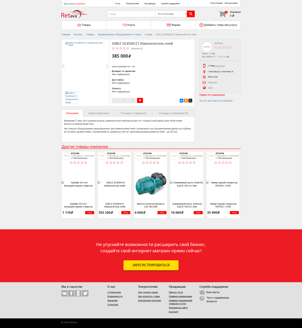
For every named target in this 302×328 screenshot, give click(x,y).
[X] (190, 100)
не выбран (80, 3)
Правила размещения (180, 296)
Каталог (78, 34)
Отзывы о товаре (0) (133, 113)
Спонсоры (112, 304)
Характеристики (99, 113)
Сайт (210, 87)
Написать (212, 82)
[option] (71, 97)
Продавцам (149, 3)
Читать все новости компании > (216, 100)
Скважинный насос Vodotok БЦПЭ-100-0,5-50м (187, 205)
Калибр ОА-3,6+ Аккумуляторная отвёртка (78, 205)
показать (219, 66)
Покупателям (132, 3)
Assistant (173, 311)
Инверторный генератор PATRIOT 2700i (223, 205)
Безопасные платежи (149, 300)
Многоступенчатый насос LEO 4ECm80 (151, 205)
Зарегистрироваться (151, 265)
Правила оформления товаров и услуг (180, 302)
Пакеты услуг (176, 292)
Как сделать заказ (148, 292)
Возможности (115, 296)
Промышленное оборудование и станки (119, 34)
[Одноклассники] (186, 100)
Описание (72, 113)
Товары (90, 34)
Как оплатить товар (149, 296)
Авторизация (231, 3)
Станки (148, 34)
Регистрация (216, 3)
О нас (117, 3)
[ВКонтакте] (181, 100)
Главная (65, 34)
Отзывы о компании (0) (173, 113)
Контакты (213, 292)
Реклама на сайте (178, 307)
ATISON (75, 153)
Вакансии (112, 300)
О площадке (114, 292)
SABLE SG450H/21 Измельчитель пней (114, 205)
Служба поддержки (170, 3)
